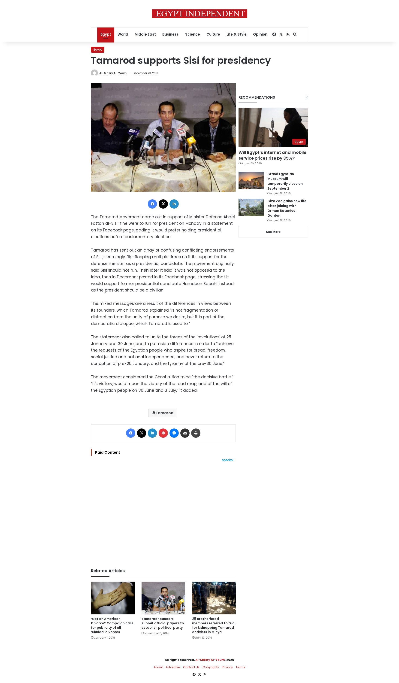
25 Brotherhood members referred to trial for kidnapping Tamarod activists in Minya (214, 625)
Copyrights (211, 667)
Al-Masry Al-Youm (113, 73)
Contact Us (191, 667)
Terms (240, 667)
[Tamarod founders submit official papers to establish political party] (163, 598)
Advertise (173, 667)
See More (273, 232)
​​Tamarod (164, 413)
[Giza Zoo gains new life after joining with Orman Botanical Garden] (251, 207)
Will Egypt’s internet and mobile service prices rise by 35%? (272, 155)
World (123, 34)
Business (170, 34)
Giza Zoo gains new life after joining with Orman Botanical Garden (286, 208)
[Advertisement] (163, 512)
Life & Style (237, 34)
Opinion (260, 34)
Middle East (145, 34)
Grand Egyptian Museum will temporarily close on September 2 (285, 181)
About (158, 667)
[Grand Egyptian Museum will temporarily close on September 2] (251, 180)
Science (192, 34)
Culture (213, 34)
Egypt (105, 34)
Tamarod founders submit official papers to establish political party (163, 623)
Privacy (227, 667)
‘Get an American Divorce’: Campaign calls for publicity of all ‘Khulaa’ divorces (112, 625)
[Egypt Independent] (199, 13)
